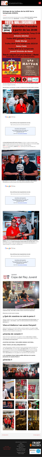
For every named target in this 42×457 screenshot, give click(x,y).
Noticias (4, 15)
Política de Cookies (6, 449)
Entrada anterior (4, 434)
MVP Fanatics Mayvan (14, 2)
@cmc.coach (5, 146)
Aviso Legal (7, 446)
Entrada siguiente (37, 434)
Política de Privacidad (7, 447)
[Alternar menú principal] (40, 3)
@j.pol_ (19, 146)
